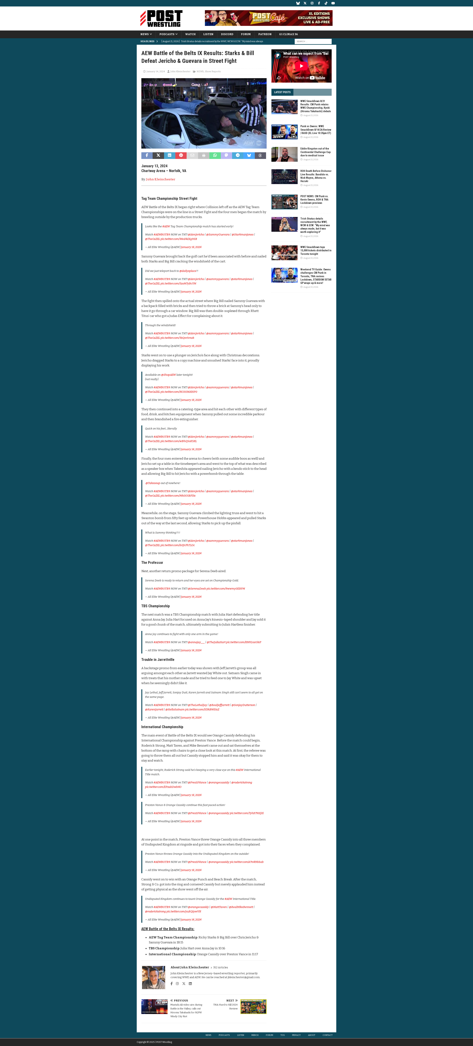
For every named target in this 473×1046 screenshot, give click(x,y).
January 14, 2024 (156, 71)
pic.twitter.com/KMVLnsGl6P (243, 642)
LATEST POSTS (282, 92)
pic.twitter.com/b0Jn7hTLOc (178, 545)
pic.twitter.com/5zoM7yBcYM (178, 283)
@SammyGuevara (218, 234)
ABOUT (311, 1035)
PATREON (265, 34)
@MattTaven (219, 907)
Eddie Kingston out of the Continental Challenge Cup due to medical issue (315, 152)
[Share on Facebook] (147, 155)
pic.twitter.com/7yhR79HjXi (247, 813)
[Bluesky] (298, 3)
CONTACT (328, 1035)
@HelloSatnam (175, 709)
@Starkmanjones (242, 234)
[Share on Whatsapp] (215, 155)
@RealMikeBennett (241, 907)
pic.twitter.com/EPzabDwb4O (163, 787)
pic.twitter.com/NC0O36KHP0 (179, 391)
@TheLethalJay (197, 705)
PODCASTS (166, 34)
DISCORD (227, 34)
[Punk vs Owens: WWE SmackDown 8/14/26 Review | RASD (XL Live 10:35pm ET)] (284, 132)
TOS (282, 1035)
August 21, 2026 (310, 115)
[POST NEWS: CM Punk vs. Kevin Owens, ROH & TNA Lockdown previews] (284, 202)
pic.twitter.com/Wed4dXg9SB (179, 239)
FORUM (246, 34)
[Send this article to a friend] (192, 155)
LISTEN (208, 34)
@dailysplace (187, 271)
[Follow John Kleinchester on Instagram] (176, 983)
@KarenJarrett (154, 709)
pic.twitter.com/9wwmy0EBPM (226, 588)
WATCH (190, 34)
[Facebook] (319, 3)
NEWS (144, 34)
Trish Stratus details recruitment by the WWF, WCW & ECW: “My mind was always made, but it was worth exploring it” (315, 225)
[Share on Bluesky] (249, 155)
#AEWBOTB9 (162, 234)
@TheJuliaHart (216, 642)
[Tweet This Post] (158, 155)
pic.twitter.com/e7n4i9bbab (247, 862)
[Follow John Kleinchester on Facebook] (172, 983)
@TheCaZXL (152, 239)
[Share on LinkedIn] (169, 155)
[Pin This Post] (181, 155)
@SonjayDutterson (243, 705)
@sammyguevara (217, 279)
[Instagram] (312, 3)
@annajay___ (196, 642)
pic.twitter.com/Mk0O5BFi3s (178, 495)
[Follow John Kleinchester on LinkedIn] (189, 983)
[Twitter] (305, 3)
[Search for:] (313, 41)
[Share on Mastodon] (226, 155)
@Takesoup (153, 483)
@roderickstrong (241, 782)
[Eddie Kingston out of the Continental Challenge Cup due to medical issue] (284, 154)
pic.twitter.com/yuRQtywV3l (183, 911)
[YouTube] (333, 3)
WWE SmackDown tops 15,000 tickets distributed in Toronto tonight (315, 250)
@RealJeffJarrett (219, 705)
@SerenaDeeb (197, 588)
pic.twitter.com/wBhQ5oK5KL (179, 441)
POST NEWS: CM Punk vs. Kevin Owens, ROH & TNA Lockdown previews (314, 199)
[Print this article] (203, 155)
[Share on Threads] (260, 155)
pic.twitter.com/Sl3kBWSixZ (202, 709)
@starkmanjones (241, 279)
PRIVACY (296, 1035)
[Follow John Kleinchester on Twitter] (182, 983)
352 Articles (220, 967)
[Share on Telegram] (237, 155)
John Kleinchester (180, 71)
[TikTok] (326, 3)
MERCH (254, 1035)
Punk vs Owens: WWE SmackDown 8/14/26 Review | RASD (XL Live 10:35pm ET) (315, 129)
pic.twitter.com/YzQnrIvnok (177, 337)
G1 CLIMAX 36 (288, 34)
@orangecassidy (218, 782)
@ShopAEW (168, 374)
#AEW (166, 226)
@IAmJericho (196, 234)
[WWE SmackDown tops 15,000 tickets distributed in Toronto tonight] (284, 252)
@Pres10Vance (197, 782)
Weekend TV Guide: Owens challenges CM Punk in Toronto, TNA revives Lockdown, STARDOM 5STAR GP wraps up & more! (315, 276)
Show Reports (213, 71)
